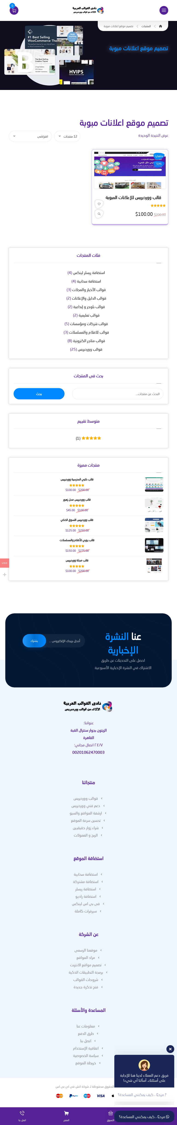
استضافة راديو (85, 896)
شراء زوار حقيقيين (86, 827)
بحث (39, 394)
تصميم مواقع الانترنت (85, 965)
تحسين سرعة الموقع (85, 820)
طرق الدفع (86, 1033)
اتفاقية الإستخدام (86, 1048)
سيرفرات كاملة (86, 911)
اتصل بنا (85, 1040)
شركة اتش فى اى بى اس (72, 1086)
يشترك (34, 641)
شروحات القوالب (85, 979)
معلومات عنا (86, 1026)
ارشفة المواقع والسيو (86, 813)
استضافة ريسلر (85, 889)
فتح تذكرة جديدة (86, 987)
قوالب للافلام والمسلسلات (89, 332)
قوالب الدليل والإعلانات (89, 298)
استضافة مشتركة (85, 881)
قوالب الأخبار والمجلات (89, 289)
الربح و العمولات (86, 835)
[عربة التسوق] (14, 10)
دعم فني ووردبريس (85, 805)
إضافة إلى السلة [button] (128, 186)
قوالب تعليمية (89, 315)
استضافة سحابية (89, 281)
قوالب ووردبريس (90, 349)
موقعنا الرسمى (85, 950)
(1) (87, 438)
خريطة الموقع (85, 1063)
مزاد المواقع (86, 957)
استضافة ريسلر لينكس (89, 272)
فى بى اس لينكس (86, 903)
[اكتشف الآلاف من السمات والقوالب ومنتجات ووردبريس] (88, 10)
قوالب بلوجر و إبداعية (89, 306)
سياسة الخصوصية (86, 1055)
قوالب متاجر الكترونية (89, 340)
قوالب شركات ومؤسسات (89, 323)
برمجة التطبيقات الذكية (86, 972)
